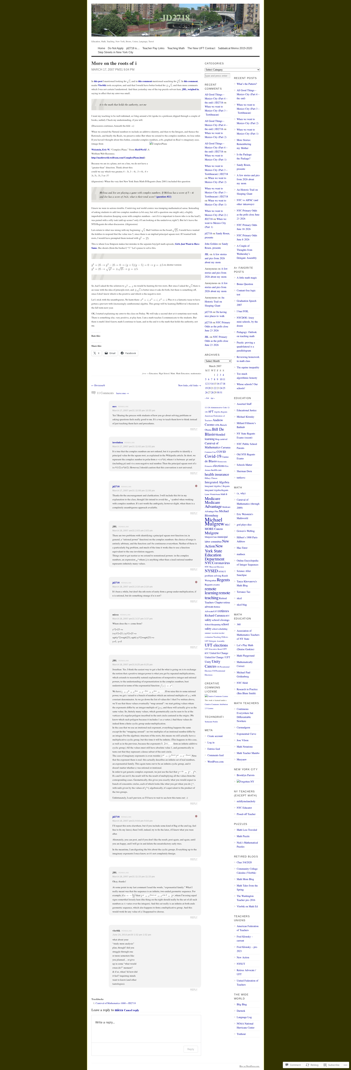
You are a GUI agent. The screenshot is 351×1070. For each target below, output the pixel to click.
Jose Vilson (242, 740)
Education (153, 373)
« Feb (207, 398)
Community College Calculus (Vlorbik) (247, 870)
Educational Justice (246, 410)
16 (218, 383)
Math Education (183, 373)
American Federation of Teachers (247, 928)
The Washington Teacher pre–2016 (246, 898)
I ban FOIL (243, 311)
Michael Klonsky (245, 416)
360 (239, 624)
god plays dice (244, 524)
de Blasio (211, 461)
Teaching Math (176, 48)
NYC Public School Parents (247, 446)
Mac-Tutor (242, 547)
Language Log (244, 1017)
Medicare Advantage (213, 504)
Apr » (213, 398)
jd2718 (116, 486)
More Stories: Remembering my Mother (244, 144)
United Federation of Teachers (247, 982)
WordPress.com (215, 761)
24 (221, 388)
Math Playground (245, 655)
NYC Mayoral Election (214, 566)
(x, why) (241, 493)
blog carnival (221, 439)
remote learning (211, 590)
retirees (223, 610)
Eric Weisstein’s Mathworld (245, 516)
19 (206, 388)
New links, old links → (189, 385)
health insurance (217, 474)
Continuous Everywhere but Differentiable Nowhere (245, 715)
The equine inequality (248, 367)
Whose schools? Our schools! (247, 386)
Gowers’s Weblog (246, 531)
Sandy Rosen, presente (244, 167)
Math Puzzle (243, 836)
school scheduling (219, 628)
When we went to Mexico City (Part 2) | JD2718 (216, 215)
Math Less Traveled (247, 829)
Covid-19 (213, 456)
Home (101, 48)
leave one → (122, 393)
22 (215, 388)
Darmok (241, 1010)
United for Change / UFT (217, 657)
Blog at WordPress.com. (249, 1066)
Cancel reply (131, 1010)
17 (221, 383)
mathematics (196, 373)
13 (209, 383)
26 (206, 392)
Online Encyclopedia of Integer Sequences (247, 562)
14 (212, 383)
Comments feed (215, 755)
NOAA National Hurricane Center (245, 1025)
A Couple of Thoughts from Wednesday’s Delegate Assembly (247, 252)
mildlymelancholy (246, 801)
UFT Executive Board (213, 649)
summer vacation (211, 633)
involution (117, 442)
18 (224, 383)
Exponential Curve (246, 734)
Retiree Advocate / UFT (246, 972)
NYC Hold (242, 683)
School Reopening (213, 624)
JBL (207, 254)
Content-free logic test (246, 292)
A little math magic (247, 277)
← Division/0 (98, 385)
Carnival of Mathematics (212, 445)
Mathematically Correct (245, 664)
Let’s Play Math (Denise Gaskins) (245, 647)
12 (206, 383)
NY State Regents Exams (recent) (246, 435)
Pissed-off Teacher (246, 814)
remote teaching (217, 595)
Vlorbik (102, 85)
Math (173, 373)
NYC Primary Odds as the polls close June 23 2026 (217, 326)
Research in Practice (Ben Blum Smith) (247, 691)
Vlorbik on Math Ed (247, 906)
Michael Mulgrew (214, 521)
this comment (145, 81)
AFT (211, 411)
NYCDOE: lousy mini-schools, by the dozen (247, 321)
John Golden (211, 243)
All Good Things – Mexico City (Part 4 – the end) (248, 94)
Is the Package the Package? (244, 156)
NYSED (211, 570)
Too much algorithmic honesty (247, 375)
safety (208, 620)
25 (224, 388)
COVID (221, 452)
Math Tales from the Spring (247, 887)
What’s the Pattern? (247, 84)
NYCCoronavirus (217, 562)
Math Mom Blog (245, 879)
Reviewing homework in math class (248, 359)
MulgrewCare (211, 536)
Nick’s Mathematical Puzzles (247, 844)
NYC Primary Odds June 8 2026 (247, 237)
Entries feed (213, 748)
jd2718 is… (133, 48)
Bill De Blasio (214, 431)
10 (221, 379)
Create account (215, 736)
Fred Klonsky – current (245, 938)
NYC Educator (244, 807)
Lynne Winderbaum (212, 494)
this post (98, 81)
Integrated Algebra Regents (216, 490)
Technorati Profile (211, 721)
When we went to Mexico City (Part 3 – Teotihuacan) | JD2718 (216, 170)
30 (218, 392)
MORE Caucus (214, 529)
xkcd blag (242, 604)
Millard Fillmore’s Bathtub (246, 425)
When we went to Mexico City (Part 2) (247, 121)
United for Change (219, 653)
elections (219, 465)
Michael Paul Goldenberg (243, 674)
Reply (193, 429)
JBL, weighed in (190, 89)
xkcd (239, 598)
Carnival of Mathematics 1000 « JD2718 (116, 1003)
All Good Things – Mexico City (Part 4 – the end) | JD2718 (216, 98)
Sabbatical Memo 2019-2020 (235, 48)
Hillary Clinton (211, 478)
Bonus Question (245, 284)
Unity (208, 661)
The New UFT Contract (201, 48)
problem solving (213, 575)
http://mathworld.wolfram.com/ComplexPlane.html (117, 157)
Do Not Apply (116, 48)
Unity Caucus (212, 664)
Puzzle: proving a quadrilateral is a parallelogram (246, 346)
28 (212, 392)
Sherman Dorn (244, 471)
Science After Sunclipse (244, 573)
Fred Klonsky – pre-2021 (247, 949)
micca (119, 1009)
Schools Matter (244, 464)
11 (224, 379)
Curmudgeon (243, 727)
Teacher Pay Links (153, 48)
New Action (243, 957)
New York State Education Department (214, 552)
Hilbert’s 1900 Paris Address (247, 539)
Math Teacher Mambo (248, 753)
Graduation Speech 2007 (246, 303)
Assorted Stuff (244, 404)
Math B (224, 494)
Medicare (212, 498)
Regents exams (212, 584)
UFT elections (216, 645)
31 (221, 392)
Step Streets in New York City (115, 52)
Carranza (225, 447)
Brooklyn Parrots (245, 775)
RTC (228, 615)
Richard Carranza (215, 615)
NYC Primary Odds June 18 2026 (247, 227)
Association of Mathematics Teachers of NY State (248, 634)
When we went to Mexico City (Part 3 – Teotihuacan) (216, 110)
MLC (227, 524)
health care (216, 470)
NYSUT (222, 571)
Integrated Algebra (217, 482)
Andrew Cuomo (214, 422)
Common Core (210, 452)
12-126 (207, 407)
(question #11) (163, 197)
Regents (223, 580)
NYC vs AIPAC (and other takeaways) (247, 202)
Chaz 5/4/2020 (244, 862)
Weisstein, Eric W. (100, 149)
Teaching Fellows (220, 637)
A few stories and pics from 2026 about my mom (216, 258)
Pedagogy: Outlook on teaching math (247, 334)
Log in (210, 742)
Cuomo (225, 456)
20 (209, 388)
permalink (123, 407)
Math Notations (245, 746)
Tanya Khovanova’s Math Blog (247, 583)
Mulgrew (212, 532)
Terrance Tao (243, 591)
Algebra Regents (220, 412)
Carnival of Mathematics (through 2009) (248, 503)
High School (164, 373)
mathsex (241, 554)
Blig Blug (242, 1004)
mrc (114, 406)
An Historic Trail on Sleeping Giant (214, 301)
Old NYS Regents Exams (246, 456)
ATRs (217, 425)
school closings (220, 620)
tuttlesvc (241, 477)
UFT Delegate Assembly (214, 641)
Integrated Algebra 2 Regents (217, 486)
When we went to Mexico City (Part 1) (215, 223)
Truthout (241, 1034)
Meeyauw (242, 759)
